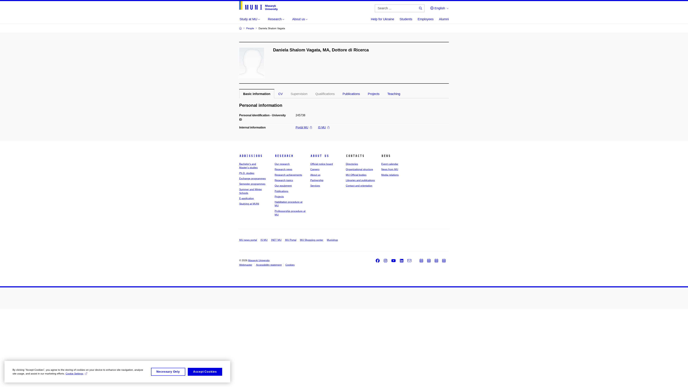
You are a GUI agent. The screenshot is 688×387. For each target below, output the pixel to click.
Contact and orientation (359, 185)
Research (284, 156)
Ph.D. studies (246, 173)
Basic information (256, 94)
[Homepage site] (258, 6)
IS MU (322, 127)
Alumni (444, 19)
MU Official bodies (356, 174)
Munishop (332, 239)
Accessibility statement (269, 264)
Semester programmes (252, 183)
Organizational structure (359, 169)
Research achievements (288, 174)
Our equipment (283, 185)
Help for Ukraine (382, 19)
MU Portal (290, 239)
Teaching (393, 94)
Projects (373, 94)
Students (406, 19)
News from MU (389, 169)
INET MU (276, 239)
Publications (351, 94)
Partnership (316, 180)
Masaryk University (259, 260)
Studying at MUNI (249, 203)
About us (319, 156)
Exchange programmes (252, 178)
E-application (246, 198)
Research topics (284, 180)
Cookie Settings (74, 373)
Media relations (390, 174)
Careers (314, 169)
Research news (283, 169)
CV (280, 94)
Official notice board (321, 164)
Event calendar (389, 164)
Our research (282, 164)
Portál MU (302, 127)
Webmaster (245, 264)
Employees (426, 19)
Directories (352, 164)
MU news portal (248, 239)
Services (315, 185)
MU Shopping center (311, 239)
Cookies (290, 264)
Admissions (250, 156)
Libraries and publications (360, 180)
